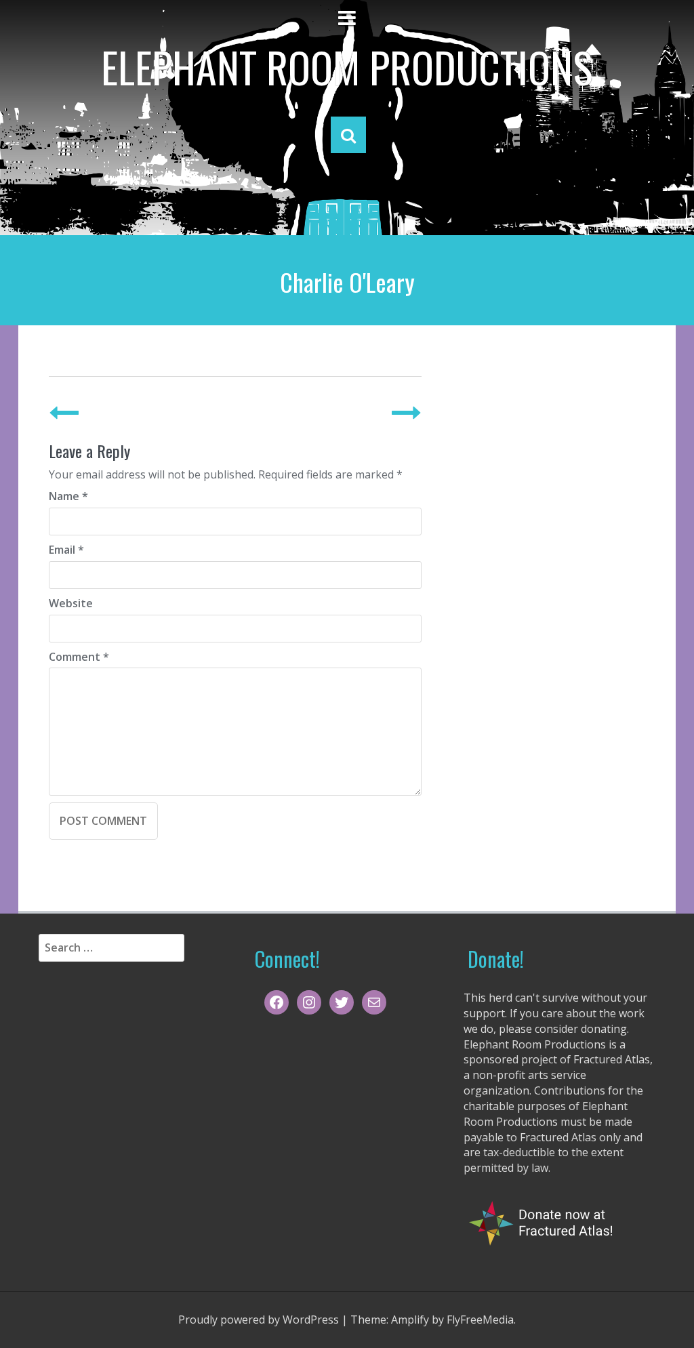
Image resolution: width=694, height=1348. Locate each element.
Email (66, 549)
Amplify (410, 1319)
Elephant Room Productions (347, 66)
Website (71, 603)
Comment (79, 656)
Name (68, 496)
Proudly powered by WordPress (258, 1319)
